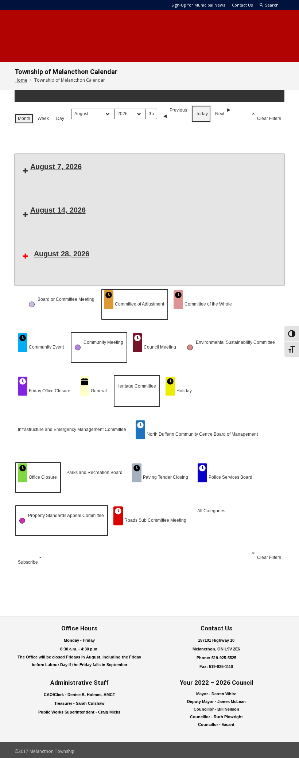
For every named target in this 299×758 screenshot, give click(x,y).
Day (60, 118)
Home (21, 80)
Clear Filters (269, 118)
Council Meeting (160, 347)
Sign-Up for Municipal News (198, 5)
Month (24, 118)
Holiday (184, 390)
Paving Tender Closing (165, 477)
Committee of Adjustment (139, 304)
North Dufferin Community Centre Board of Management (202, 434)
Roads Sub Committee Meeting (155, 520)
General (99, 390)
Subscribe (28, 562)
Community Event (46, 347)
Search (272, 5)
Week (43, 118)
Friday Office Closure (49, 390)
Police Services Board (230, 477)
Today (202, 113)
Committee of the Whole (208, 304)
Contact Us (242, 5)
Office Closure (43, 477)
